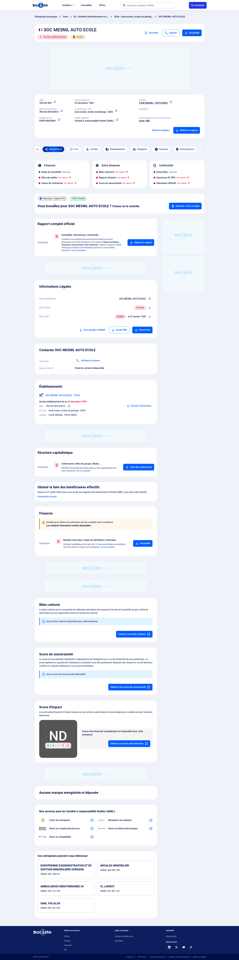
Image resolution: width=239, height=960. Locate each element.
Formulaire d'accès (47, 496)
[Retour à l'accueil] (42, 932)
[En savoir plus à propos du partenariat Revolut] (92, 828)
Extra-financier (187, 149)
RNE (148, 120)
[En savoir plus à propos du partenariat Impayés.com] (150, 820)
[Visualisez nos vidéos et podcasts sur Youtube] (183, 947)
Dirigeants (142, 149)
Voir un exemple (78, 250)
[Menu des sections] (37, 149)
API (65, 950)
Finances (163, 149)
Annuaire (68, 945)
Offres (102, 5)
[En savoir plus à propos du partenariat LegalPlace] (92, 820)
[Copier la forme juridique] (117, 120)
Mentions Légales (199, 957)
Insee (142, 120)
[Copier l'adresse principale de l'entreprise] (171, 102)
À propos (129, 957)
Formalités (86, 5)
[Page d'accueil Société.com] (40, 5)
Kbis (76, 149)
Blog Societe (171, 936)
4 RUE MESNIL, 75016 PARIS (153, 103)
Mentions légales (160, 130)
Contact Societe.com (124, 936)
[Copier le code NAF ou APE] (116, 111)
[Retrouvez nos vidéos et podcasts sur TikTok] (191, 947)
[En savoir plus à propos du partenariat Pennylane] (150, 828)
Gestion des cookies (157, 957)
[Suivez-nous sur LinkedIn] (169, 947)
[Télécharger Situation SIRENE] (149, 307)
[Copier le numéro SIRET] (62, 111)
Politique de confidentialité (179, 957)
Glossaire (119, 941)
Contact (94, 149)
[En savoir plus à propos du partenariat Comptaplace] (92, 837)
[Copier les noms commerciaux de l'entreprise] (149, 299)
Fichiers (67, 941)
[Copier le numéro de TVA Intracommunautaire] (59, 120)
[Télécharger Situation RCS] (149, 316)
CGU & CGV (141, 957)
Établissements (117, 149)
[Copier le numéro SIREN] (55, 102)
